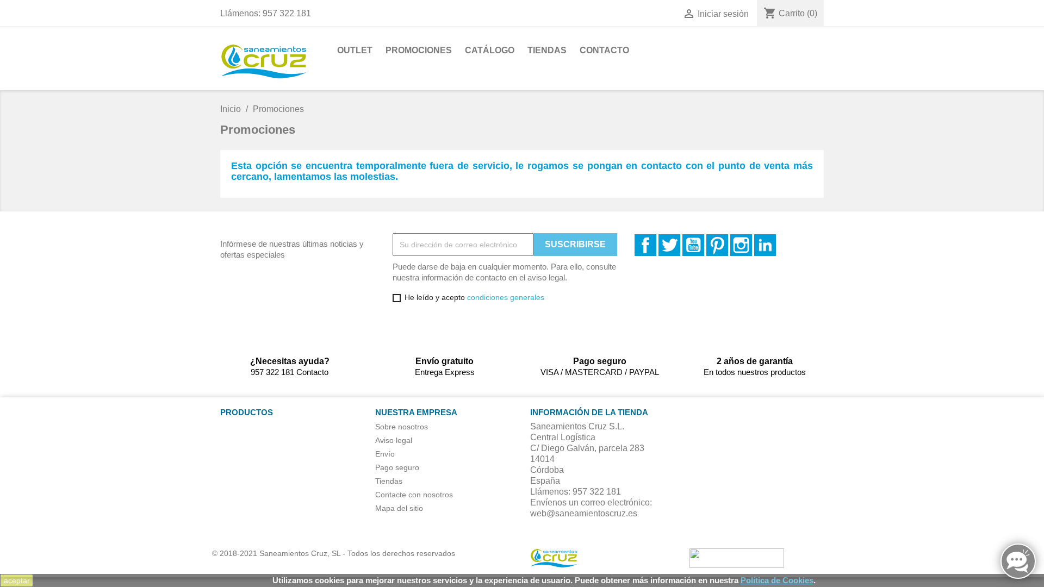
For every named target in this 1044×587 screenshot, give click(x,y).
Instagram (741, 245)
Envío (385, 453)
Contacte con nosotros (414, 494)
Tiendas (547, 50)
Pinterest (717, 245)
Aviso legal (393, 440)
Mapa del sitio (399, 508)
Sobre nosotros (401, 426)
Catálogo (489, 50)
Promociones (419, 50)
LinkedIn (765, 245)
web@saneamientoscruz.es (583, 513)
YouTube (693, 245)
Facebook (645, 245)
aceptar (17, 580)
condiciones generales (505, 297)
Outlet (354, 50)
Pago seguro (397, 467)
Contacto (604, 50)
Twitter (669, 245)
